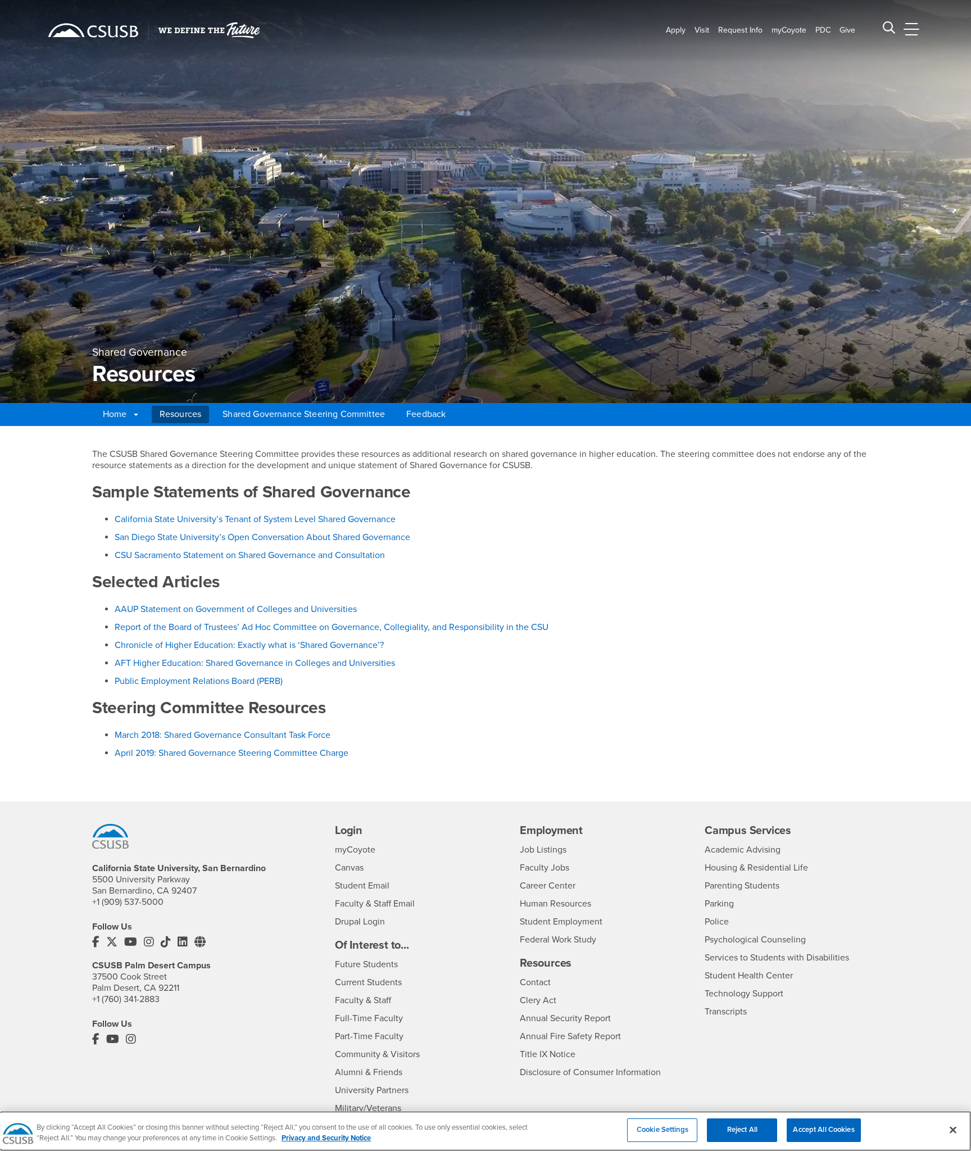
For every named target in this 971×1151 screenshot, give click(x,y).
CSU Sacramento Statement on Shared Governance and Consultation (250, 555)
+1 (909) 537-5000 (128, 902)
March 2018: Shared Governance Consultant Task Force (222, 735)
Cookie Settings (662, 1129)
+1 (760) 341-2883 (126, 999)
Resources (180, 414)
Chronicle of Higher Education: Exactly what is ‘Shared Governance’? (249, 645)
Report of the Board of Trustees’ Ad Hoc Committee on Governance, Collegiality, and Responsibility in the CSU (331, 627)
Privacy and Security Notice (326, 1138)
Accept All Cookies (823, 1129)
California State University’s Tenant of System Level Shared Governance (255, 519)
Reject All (742, 1129)
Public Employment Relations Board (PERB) (199, 681)
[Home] (93, 30)
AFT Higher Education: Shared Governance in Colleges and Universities (255, 663)
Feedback (426, 414)
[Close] (953, 1129)
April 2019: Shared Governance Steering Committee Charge (231, 753)
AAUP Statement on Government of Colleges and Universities (236, 609)
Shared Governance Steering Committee (304, 414)
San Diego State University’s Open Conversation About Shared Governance (262, 537)
